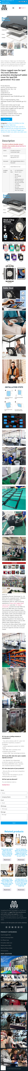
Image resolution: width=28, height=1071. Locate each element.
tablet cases (23, 132)
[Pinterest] (18, 927)
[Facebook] (19, 1)
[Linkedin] (23, 1)
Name (2, 790)
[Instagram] (26, 1)
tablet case (17, 132)
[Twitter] (21, 1)
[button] (13, 8)
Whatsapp (3, 806)
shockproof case (8, 128)
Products (7, 61)
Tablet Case (13, 61)
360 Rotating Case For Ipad (11, 127)
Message (3, 812)
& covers (7, 605)
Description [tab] (6, 136)
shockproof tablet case (7, 132)
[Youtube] (24, 1)
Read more (7, 859)
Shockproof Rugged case (17, 130)
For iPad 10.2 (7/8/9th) (10, 62)
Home (2, 61)
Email (2, 800)
